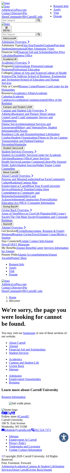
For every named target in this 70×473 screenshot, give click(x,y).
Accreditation (20, 99)
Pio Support (59, 161)
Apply (57, 9)
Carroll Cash (16, 117)
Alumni (13, 346)
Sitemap (13, 369)
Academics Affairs (24, 93)
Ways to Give (27, 213)
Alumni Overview (12, 227)
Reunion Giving (22, 234)
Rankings (15, 182)
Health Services (10, 161)
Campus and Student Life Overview (23, 110)
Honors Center (28, 86)
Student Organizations (25, 137)
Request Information (13, 397)
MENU (6, 30)
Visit (56, 12)
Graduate (48, 45)
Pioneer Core (44, 86)
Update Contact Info (32, 241)
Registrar (14, 382)
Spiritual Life (43, 134)
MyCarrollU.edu (32, 16)
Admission (15, 375)
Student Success (26, 165)
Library (47, 161)
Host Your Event (38, 186)
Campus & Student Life (41, 466)
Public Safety (9, 165)
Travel (35, 234)
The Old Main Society (23, 216)
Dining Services (10, 124)
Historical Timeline (22, 189)
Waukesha (20, 144)
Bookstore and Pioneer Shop (29, 114)
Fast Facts (45, 179)
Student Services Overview (17, 151)
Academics (15, 359)
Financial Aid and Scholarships (35, 52)
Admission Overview (14, 42)
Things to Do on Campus (53, 137)
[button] (63, 436)
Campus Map (29, 182)
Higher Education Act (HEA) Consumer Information (29, 201)
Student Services (19, 352)
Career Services (40, 158)
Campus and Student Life (24, 362)
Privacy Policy (17, 443)
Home (12, 297)
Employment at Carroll (14, 186)
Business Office (23, 55)
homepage (29, 333)
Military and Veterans (28, 127)
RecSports (21, 130)
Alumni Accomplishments (32, 254)
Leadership (32, 179)
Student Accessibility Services (19, 155)
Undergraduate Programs (27, 66)
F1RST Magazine (18, 244)
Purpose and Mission (13, 179)
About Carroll (17, 342)
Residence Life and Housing (18, 134)
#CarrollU (23, 416)
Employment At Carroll (23, 439)
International (19, 48)
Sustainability (22, 196)
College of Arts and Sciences (29, 72)
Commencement (37, 99)
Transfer (38, 45)
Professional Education (26, 69)
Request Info (61, 6)
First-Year (28, 45)
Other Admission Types (40, 48)
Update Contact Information (25, 449)
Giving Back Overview (15, 210)
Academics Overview (14, 62)
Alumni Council (48, 234)
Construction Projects (36, 199)
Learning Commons (31, 161)
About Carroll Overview (16, 175)
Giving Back (16, 366)
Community (15, 16)
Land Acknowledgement (18, 197)
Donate (57, 16)
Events (21, 231)
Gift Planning (43, 213)
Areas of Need (10, 213)
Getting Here (41, 189)
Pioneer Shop (19, 258)
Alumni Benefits (25, 247)
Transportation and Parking (17, 141)
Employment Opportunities (25, 379)
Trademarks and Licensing (24, 446)
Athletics (6, 114)
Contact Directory (12, 13)
